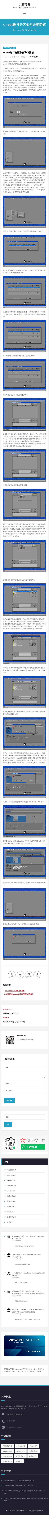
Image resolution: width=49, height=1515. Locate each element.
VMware (10, 1186)
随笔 (8, 1222)
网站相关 (10, 1206)
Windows (10, 1191)
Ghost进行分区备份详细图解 (27, 30)
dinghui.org (16, 1236)
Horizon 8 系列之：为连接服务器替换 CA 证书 (19, 1480)
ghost (26, 57)
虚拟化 (9, 1212)
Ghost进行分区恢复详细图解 (14, 991)
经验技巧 (10, 1201)
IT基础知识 (10, 1170)
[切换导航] (24, 14)
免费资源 (10, 1196)
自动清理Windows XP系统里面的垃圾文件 (19, 994)
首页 (14, 30)
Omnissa (10, 1175)
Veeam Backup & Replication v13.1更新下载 (18, 1486)
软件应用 (16, 57)
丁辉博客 (24, 4)
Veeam (9, 1180)
